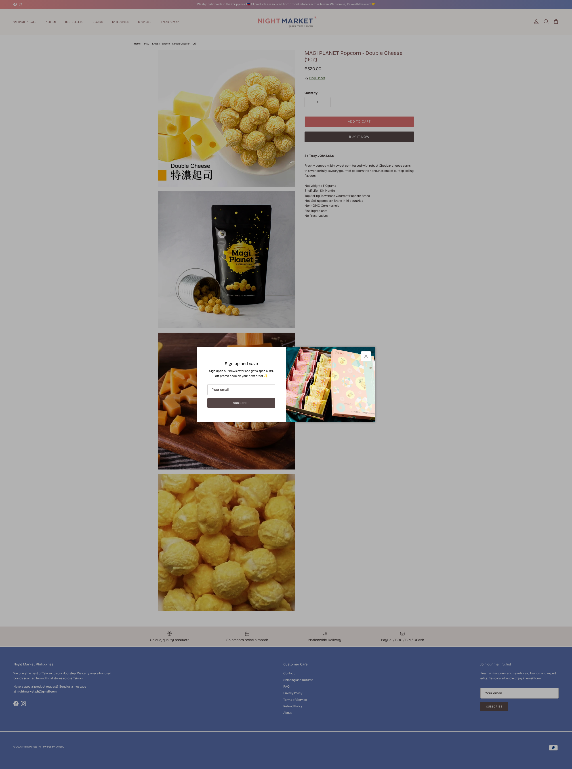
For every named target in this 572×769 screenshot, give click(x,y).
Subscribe (241, 403)
